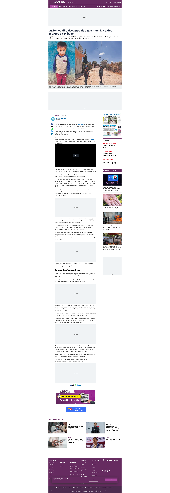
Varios (82, 483)
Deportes (51, 473)
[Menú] (50, 2)
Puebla (82, 465)
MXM (68, 2)
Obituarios (94, 473)
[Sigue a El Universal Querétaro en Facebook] (98, 7)
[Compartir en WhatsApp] (52, 129)
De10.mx (94, 464)
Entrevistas (73, 465)
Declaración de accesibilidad (107, 487)
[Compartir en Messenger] (52, 131)
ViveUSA (94, 467)
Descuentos (94, 475)
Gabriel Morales (107, 151)
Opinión (106, 140)
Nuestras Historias (74, 466)
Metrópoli (51, 470)
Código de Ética (72, 487)
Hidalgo (83, 467)
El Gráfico (94, 462)
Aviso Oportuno (63, 6)
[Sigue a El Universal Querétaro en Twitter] (100, 7)
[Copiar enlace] (52, 134)
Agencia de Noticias (72, 6)
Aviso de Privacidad (93, 481)
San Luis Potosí (84, 462)
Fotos (75, 2)
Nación (57, 115)
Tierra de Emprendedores (74, 470)
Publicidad (84, 487)
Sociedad (51, 462)
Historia (98, 487)
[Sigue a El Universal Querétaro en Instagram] (102, 7)
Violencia (79, 487)
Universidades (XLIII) (109, 163)
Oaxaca (83, 464)
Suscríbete (54, 6)
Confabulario (95, 470)
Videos (71, 2)
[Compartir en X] (52, 126)
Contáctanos (64, 487)
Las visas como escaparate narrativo (109, 154)
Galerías (62, 465)
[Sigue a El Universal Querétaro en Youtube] (104, 7)
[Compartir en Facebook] (52, 124)
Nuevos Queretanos (75, 474)
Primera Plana (81, 6)
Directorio (58, 487)
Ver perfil (58, 119)
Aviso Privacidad (91, 487)
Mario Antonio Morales (109, 143)
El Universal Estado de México (85, 470)
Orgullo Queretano (74, 468)
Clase (93, 465)
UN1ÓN (93, 469)
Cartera (51, 469)
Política (51, 467)
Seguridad (51, 464)
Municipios (51, 472)
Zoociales (72, 473)
